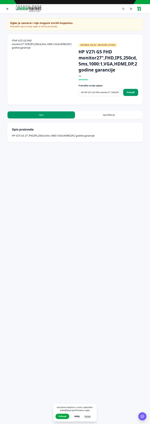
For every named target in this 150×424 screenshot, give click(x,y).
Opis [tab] (41, 114)
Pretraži (131, 92)
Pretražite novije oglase (90, 85)
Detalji (87, 416)
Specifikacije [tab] (109, 114)
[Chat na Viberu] (142, 416)
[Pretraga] (123, 8)
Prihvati (62, 416)
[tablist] (75, 115)
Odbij (77, 416)
